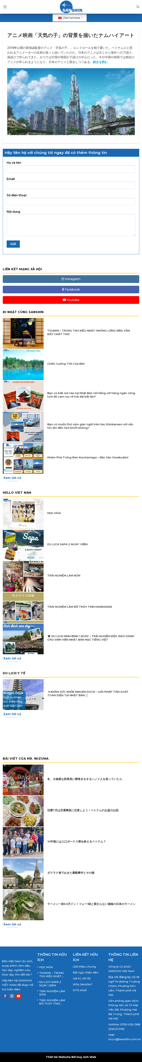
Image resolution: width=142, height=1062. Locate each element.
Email (11, 179)
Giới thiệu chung (84, 966)
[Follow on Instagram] (12, 996)
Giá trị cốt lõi (81, 978)
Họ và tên (14, 162)
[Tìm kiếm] (137, 6)
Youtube (72, 300)
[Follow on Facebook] (5, 996)
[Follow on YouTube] (19, 996)
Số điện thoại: (17, 195)
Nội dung (13, 211)
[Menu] (5, 6)
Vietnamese (71, 18)
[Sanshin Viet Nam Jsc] (71, 7)
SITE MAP (80, 990)
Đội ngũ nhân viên (85, 972)
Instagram (72, 279)
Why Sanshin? (82, 984)
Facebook (72, 289)
